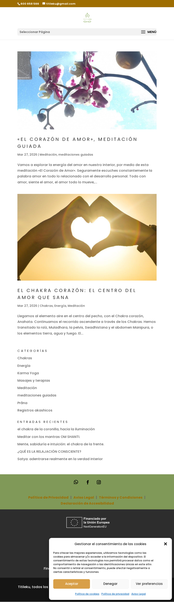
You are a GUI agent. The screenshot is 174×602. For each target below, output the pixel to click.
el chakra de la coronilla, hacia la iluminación (56, 429)
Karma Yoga (28, 373)
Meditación (48, 154)
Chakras (46, 306)
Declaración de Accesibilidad (87, 503)
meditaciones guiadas (75, 154)
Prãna (22, 402)
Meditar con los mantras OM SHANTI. (48, 436)
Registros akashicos (34, 410)
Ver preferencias (149, 583)
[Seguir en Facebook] (88, 482)
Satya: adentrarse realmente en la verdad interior (60, 459)
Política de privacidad (115, 594)
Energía (60, 306)
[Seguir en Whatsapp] (76, 482)
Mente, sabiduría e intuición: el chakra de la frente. (60, 444)
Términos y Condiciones (120, 497)
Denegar (110, 583)
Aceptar (71, 583)
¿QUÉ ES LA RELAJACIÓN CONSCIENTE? (49, 451)
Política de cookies (87, 594)
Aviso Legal (138, 594)
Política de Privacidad (48, 497)
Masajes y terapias (33, 380)
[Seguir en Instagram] (99, 482)
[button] (165, 544)
